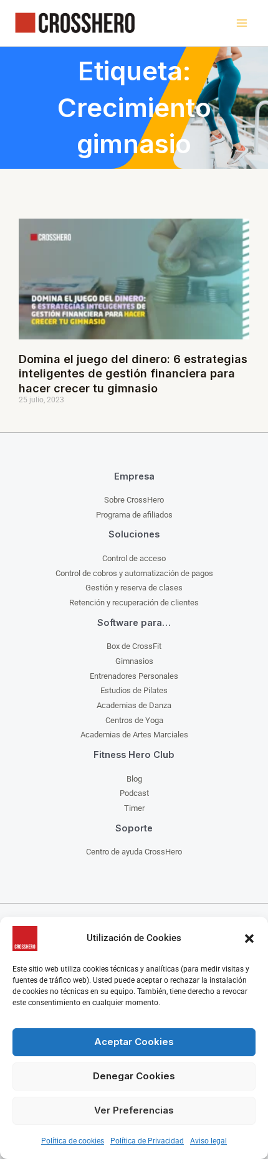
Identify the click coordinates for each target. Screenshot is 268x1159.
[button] (249, 938)
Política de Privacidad (147, 1141)
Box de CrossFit (134, 646)
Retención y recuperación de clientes (134, 602)
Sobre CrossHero (134, 499)
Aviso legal (208, 1141)
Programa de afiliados (134, 514)
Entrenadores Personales (134, 676)
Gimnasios (134, 661)
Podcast (134, 793)
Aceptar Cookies (134, 1042)
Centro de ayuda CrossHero (134, 851)
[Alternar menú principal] (241, 23)
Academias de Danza (134, 705)
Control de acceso (134, 558)
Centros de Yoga (134, 720)
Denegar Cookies (134, 1076)
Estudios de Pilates (134, 690)
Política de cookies (72, 1141)
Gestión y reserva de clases (134, 587)
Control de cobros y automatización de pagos (134, 573)
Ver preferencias (134, 1110)
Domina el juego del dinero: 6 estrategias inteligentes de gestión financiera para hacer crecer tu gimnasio (133, 373)
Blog (134, 778)
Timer (134, 808)
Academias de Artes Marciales (134, 734)
